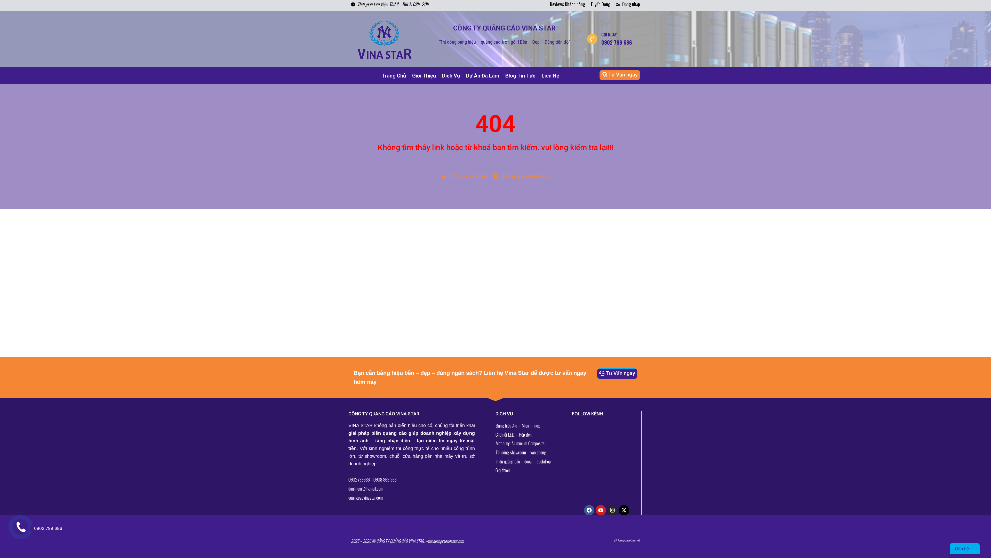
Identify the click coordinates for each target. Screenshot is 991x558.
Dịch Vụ (451, 76)
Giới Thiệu (424, 76)
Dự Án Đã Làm (482, 76)
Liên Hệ (550, 76)
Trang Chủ (394, 76)
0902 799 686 (48, 528)
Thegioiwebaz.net (629, 540)
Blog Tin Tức (520, 76)
